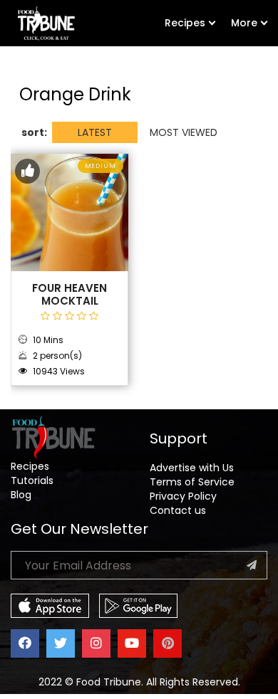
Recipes (185, 23)
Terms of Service (192, 482)
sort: (34, 132)
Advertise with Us (192, 468)
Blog (21, 495)
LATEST (95, 132)
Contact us (178, 510)
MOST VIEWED (183, 132)
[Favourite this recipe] (27, 171)
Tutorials (32, 480)
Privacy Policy (183, 496)
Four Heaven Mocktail (69, 295)
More (244, 23)
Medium (100, 166)
